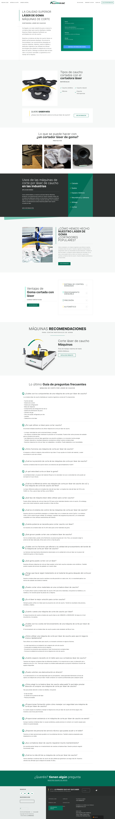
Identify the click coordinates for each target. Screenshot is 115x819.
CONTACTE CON (66, 802)
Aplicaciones (80, 2)
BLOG (64, 806)
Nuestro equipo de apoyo (57, 780)
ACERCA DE (65, 798)
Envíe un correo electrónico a (70, 27)
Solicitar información (107, 2)
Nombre (66, 21)
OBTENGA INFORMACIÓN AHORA (77, 46)
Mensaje (66, 38)
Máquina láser (4, 2)
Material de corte (14, 2)
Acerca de (97, 2)
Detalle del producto (67, 355)
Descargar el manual (53, 808)
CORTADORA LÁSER (52, 798)
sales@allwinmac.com (81, 806)
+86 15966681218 (80, 800)
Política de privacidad (25, 811)
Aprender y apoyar (89, 2)
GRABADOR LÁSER (52, 802)
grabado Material (24, 2)
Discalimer (35, 811)
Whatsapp (67, 32)
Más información (81, 115)
